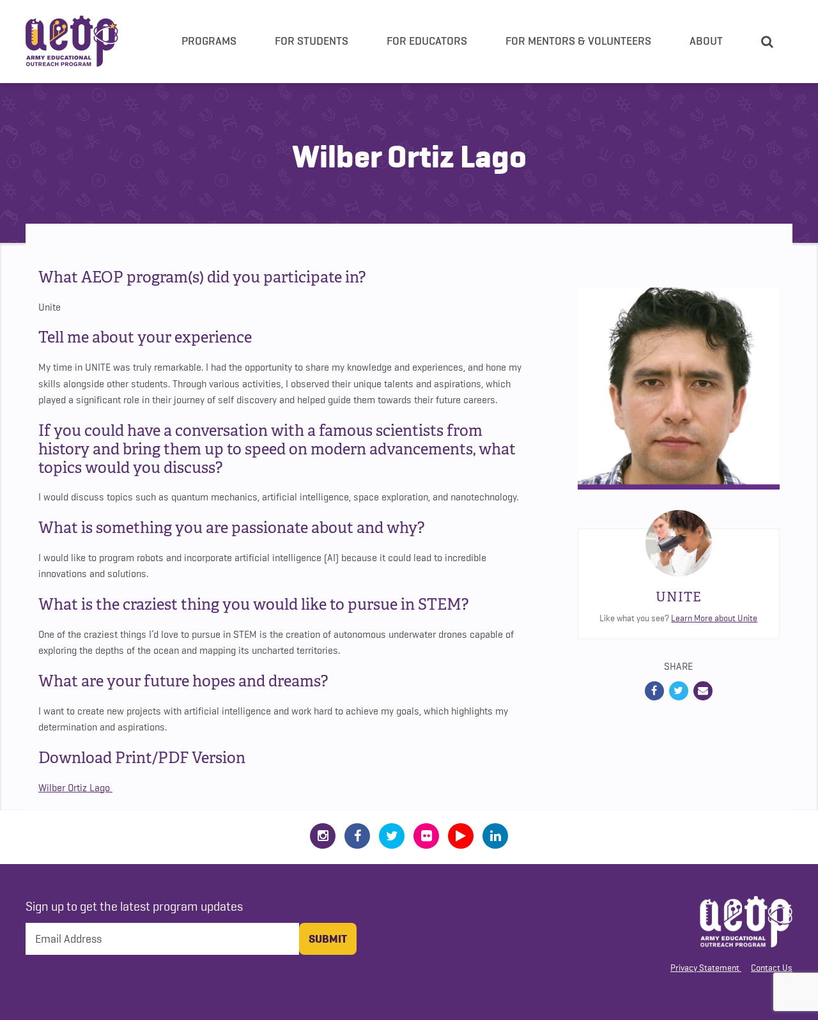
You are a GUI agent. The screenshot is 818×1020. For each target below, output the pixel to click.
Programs (208, 41)
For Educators (427, 41)
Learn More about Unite (714, 618)
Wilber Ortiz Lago (75, 788)
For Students (311, 41)
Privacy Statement (704, 967)
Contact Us (771, 967)
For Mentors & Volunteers (578, 41)
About (706, 41)
